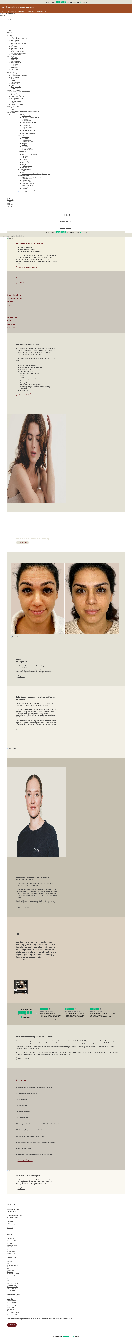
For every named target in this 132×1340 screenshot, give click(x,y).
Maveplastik (14, 67)
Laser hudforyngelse (16, 100)
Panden (22, 377)
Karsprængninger (16, 93)
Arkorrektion (14, 58)
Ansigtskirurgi (11, 72)
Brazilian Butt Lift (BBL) (29, 141)
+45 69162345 (65, 215)
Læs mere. (43, 11)
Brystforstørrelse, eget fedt (18, 43)
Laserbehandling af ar (17, 98)
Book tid (2, 15)
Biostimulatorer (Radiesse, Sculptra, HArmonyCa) (25, 111)
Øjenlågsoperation (16, 87)
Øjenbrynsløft (24, 383)
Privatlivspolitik (11, 1288)
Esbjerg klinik (11, 1253)
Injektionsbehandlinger (13, 106)
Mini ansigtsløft (15, 82)
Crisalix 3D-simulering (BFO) (19, 38)
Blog (8, 1280)
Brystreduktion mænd (17, 48)
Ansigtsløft (14, 74)
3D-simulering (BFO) (13, 1273)
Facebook (10, 1228)
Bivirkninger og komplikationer (28, 1093)
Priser (8, 198)
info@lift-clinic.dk (65, 221)
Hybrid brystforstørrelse (17, 51)
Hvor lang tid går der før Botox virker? (30, 1130)
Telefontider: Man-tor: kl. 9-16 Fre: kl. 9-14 (12, 1245)
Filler (12, 109)
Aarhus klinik (11, 1251)
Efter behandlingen (24, 1111)
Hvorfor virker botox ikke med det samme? (32, 1136)
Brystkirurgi (10, 35)
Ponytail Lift (14, 83)
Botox (12, 108)
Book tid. (21, 236)
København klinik (12, 1249)
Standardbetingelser (12, 1287)
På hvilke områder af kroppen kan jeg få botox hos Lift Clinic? (37, 1142)
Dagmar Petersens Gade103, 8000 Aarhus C (14, 1216)
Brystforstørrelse (15, 37)
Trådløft (13, 85)
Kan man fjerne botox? (25, 1148)
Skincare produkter (12, 1285)
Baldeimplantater (15, 61)
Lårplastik (13, 66)
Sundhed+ (10, 1272)
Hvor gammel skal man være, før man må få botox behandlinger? (39, 1124)
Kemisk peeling (15, 95)
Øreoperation (14, 88)
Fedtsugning (14, 64)
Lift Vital (13, 103)
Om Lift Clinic (11, 206)
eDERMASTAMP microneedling (20, 91)
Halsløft (13, 79)
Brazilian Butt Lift (16, 62)
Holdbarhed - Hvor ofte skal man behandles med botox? (35, 1087)
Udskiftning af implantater (18, 53)
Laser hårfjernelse (16, 101)
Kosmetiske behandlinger (14, 90)
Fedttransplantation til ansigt (19, 75)
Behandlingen (23, 1105)
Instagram (10, 1230)
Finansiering (10, 200)
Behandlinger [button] (11, 112)
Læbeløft (13, 80)
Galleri (9, 30)
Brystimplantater (15, 40)
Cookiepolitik (11, 1290)
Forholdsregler (23, 1099)
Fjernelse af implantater (17, 54)
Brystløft (13, 45)
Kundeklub (10, 204)
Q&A (8, 203)
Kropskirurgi (10, 56)
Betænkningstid (23, 1117)
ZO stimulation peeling (17, 104)
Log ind (9, 1263)
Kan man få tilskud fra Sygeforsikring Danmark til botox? (35, 1154)
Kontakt (9, 1261)
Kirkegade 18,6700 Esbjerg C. (12, 1223)
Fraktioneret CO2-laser (17, 96)
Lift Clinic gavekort (12, 1283)
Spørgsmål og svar (12, 1265)
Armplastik (14, 59)
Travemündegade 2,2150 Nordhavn (13, 1210)
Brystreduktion (15, 46)
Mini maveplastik (16, 69)
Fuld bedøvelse (11, 1277)
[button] (66, 1086)
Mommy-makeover (16, 71)
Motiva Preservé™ (16, 42)
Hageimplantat (15, 77)
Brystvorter (14, 50)
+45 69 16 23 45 (12, 1240)
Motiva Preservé (26, 120)
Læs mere (31, 7)
